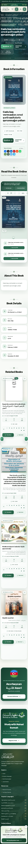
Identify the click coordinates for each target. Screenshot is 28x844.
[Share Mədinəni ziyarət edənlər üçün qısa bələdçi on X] (9, 568)
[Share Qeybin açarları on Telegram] (24, 637)
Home (2, 15)
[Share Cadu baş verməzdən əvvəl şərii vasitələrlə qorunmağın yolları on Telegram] (14, 154)
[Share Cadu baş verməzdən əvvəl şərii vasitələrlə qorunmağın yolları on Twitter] (11, 154)
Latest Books (5, 781)
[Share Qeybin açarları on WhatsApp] (19, 635)
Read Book (6, 46)
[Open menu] (24, 9)
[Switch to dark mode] (16, 9)
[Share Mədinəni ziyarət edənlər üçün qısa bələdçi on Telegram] (24, 571)
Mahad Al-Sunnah (6, 789)
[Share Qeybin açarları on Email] (21, 635)
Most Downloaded (6, 779)
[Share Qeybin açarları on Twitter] (21, 637)
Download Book (19, 46)
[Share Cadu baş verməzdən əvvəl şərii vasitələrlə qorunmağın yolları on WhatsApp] (20, 151)
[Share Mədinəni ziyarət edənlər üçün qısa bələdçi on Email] (21, 568)
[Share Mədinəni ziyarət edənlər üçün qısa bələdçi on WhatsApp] (19, 568)
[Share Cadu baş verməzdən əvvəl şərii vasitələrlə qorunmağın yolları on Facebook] (5, 151)
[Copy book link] (8, 154)
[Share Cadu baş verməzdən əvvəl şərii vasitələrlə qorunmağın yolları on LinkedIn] (11, 151)
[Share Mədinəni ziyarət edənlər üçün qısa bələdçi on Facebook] (7, 568)
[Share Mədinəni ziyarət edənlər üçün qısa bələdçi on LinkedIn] (12, 568)
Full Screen (8, 188)
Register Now (13, 740)
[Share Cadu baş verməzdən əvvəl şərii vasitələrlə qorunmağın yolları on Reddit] (17, 151)
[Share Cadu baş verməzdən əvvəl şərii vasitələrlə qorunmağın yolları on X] (8, 151)
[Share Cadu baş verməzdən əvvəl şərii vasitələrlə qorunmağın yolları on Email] (5, 154)
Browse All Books (13, 696)
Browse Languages (7, 776)
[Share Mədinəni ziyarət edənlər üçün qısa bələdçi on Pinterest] (14, 568)
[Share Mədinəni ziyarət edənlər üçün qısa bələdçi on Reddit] (16, 568)
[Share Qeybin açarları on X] (9, 635)
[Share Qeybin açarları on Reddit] (16, 635)
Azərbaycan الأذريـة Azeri (11, 15)
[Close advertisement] (26, 826)
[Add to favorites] (24, 378)
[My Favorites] (12, 9)
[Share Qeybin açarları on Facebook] (7, 635)
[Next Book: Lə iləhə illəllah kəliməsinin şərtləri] (26, 438)
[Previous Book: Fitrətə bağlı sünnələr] (2, 438)
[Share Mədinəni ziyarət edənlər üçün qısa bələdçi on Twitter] (21, 571)
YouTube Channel (6, 792)
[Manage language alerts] (20, 9)
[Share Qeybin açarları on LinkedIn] (12, 635)
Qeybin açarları (8, 618)
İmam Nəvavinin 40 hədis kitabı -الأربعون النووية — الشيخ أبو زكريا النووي (13, 406)
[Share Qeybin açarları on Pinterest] (14, 635)
